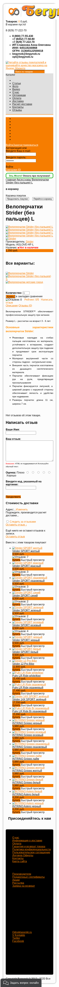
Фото (15, 86)
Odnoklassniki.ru (22, 932)
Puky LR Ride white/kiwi (26, 675)
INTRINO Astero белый (25, 794)
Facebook (18, 941)
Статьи (16, 83)
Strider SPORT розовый (26, 625)
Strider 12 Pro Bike (23, 663)
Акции (16, 880)
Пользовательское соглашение (31, 852)
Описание (12, 305)
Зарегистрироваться (25, 145)
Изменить (22, 509)
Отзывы (17, 110)
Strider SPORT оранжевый (28, 580)
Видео (16, 89)
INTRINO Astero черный (26, 806)
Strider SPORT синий (25, 595)
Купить (16, 560)
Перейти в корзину (43, 199)
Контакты (18, 107)
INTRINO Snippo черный (27, 723)
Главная (11, 179)
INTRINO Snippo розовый (27, 735)
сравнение (36, 296)
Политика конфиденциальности (31, 849)
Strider (29, 241)
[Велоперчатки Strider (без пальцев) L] (29, 226)
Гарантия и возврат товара (28, 846)
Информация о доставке (27, 840)
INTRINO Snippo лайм (25, 758)
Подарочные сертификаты (28, 877)
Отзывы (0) (25, 305)
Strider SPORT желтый (26, 551)
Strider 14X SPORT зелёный (29, 699)
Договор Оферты (22, 855)
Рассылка (18, 882)
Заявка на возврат (23, 885)
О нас (15, 92)
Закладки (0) (13, 169)
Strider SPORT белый (25, 652)
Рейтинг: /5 (31, 299)
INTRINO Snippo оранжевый (29, 746)
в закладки (22, 296)
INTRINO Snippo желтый (27, 770)
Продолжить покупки (17, 199)
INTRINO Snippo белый (26, 782)
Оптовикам (19, 95)
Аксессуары (24, 179)
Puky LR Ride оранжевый (27, 687)
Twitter (16, 938)
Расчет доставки (22, 104)
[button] (20, 983)
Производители (21, 874)
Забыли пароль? (16, 163)
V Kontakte (18, 935)
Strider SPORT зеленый (26, 610)
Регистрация (35, 148)
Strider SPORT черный (26, 640)
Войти (9, 145)
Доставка (18, 101)
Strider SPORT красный (26, 565)
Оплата (16, 98)
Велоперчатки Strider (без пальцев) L (27, 181)
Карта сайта (19, 861)
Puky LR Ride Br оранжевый (29, 711)
